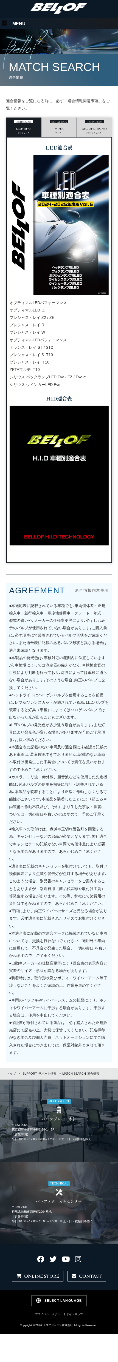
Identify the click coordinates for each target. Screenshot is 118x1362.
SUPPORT (40, 1073)
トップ (11, 1073)
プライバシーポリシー (49, 1314)
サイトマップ (74, 1314)
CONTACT (90, 1276)
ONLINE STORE (41, 1276)
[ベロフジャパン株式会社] (59, 12)
